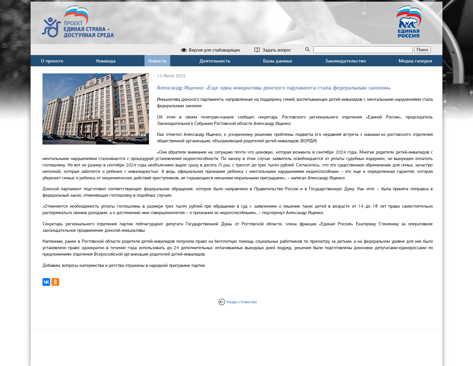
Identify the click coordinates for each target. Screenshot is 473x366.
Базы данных (277, 61)
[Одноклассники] (55, 282)
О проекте (52, 61)
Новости (157, 61)
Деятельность (214, 61)
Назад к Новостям (242, 302)
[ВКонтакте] (46, 282)
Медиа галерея (415, 61)
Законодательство (345, 61)
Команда (106, 61)
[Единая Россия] (409, 35)
